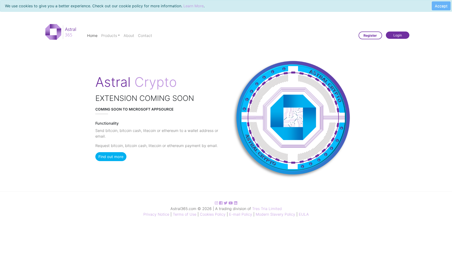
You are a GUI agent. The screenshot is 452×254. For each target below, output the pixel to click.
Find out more (110, 156)
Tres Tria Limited (267, 208)
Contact (145, 35)
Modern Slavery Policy (275, 214)
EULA (304, 214)
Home (92, 35)
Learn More (193, 6)
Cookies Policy (213, 214)
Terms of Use (184, 214)
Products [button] (109, 35)
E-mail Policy (240, 214)
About (129, 35)
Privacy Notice (156, 214)
